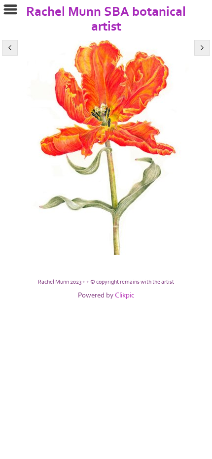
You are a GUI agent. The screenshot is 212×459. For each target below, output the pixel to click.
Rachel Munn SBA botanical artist (106, 19)
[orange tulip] (106, 147)
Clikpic (125, 295)
